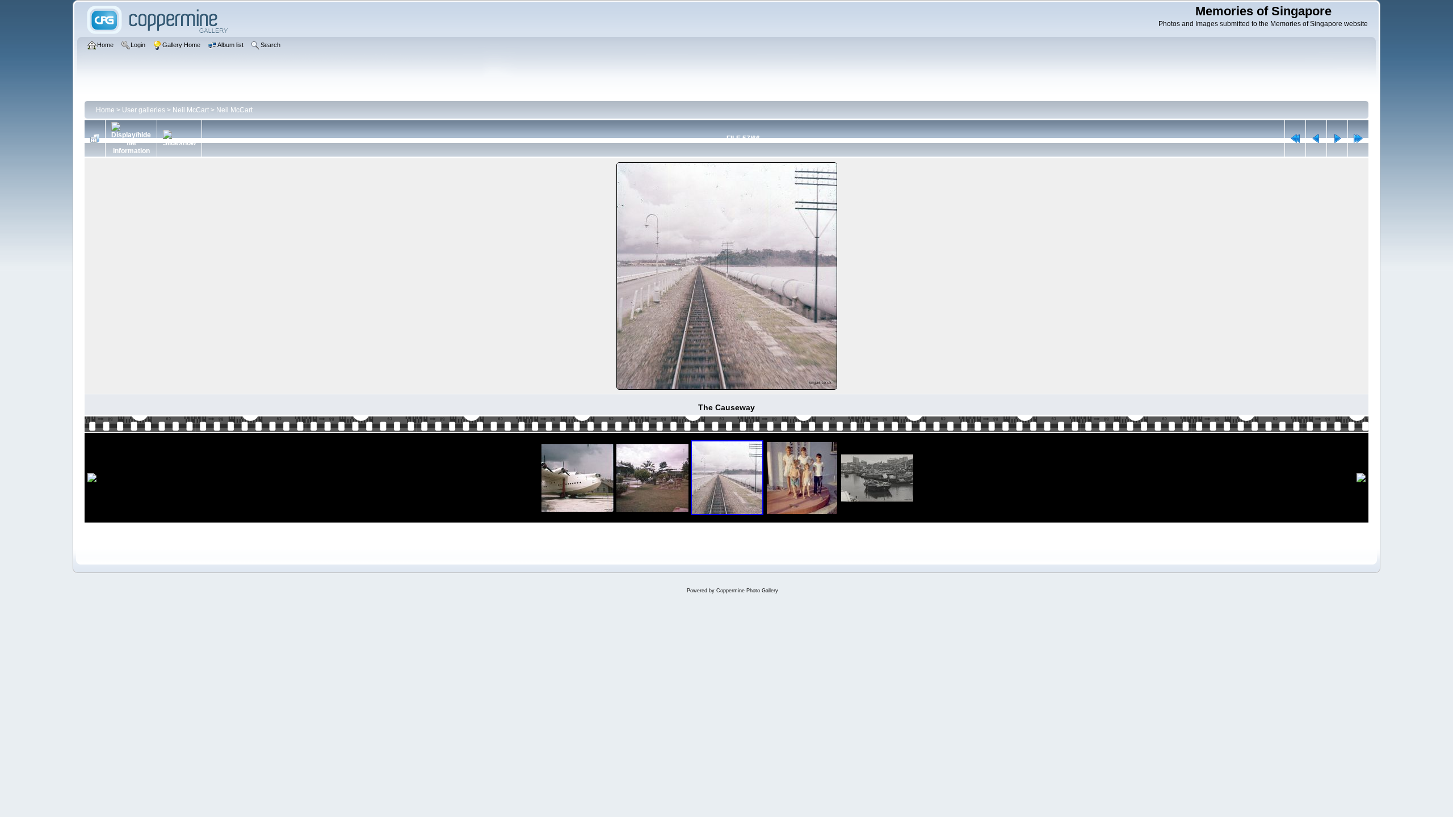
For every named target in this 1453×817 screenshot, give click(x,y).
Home (105, 110)
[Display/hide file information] (131, 138)
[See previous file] (1316, 138)
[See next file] (1337, 138)
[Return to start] (1295, 138)
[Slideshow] (179, 138)
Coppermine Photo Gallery (747, 590)
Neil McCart (191, 110)
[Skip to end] (1358, 138)
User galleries (143, 110)
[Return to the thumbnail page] (95, 138)
